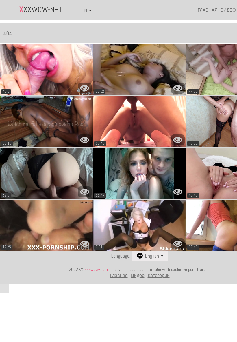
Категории (159, 275)
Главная (208, 10)
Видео (228, 10)
